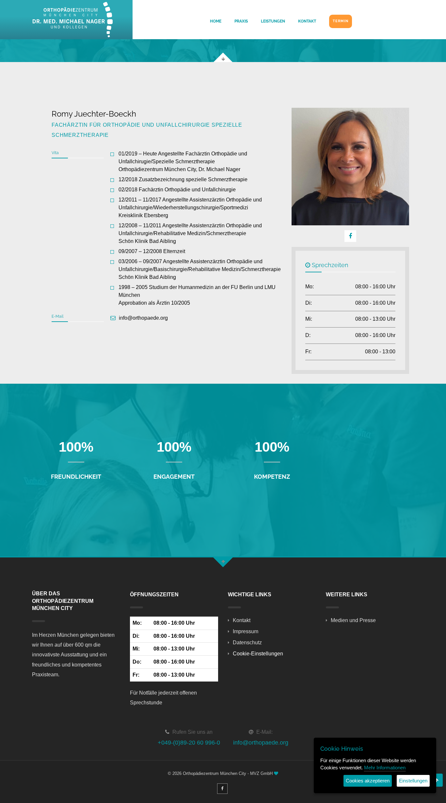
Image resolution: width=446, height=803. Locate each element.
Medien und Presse (353, 620)
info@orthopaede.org (260, 742)
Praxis (241, 21)
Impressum (245, 631)
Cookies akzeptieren (368, 780)
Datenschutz (247, 642)
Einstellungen (413, 780)
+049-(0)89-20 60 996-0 (189, 742)
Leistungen (273, 21)
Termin (340, 21)
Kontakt (307, 21)
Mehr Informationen (385, 767)
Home (215, 21)
